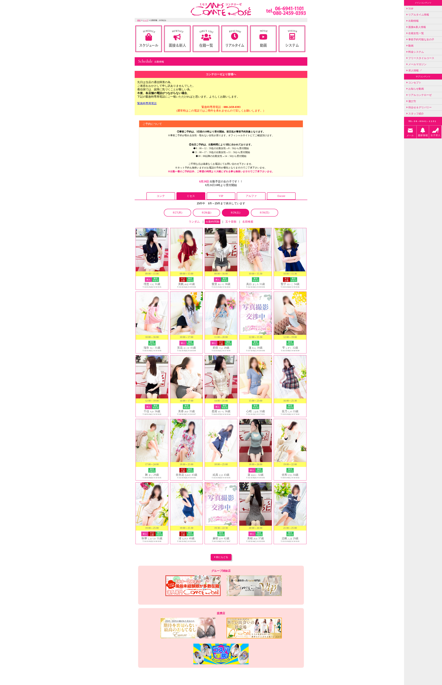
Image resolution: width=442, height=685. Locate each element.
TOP (410, 8)
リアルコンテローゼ (420, 95)
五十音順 (230, 221)
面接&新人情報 (417, 27)
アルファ (251, 195)
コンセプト (414, 82)
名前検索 (247, 221)
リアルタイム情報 (418, 14)
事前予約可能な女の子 (421, 39)
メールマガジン (417, 64)
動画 (411, 45)
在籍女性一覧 (416, 33)
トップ (145, 20)
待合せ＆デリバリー (420, 107)
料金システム (416, 52)
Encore (281, 195)
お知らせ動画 (416, 88)
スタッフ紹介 (416, 113)
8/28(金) (206, 212)
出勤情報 (413, 20)
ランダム (194, 221)
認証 (139, 20)
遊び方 (412, 101)
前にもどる (221, 557)
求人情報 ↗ (415, 70)
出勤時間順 (212, 221)
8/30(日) (264, 212)
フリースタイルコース (421, 58)
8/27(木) (177, 212)
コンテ (161, 195)
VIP (221, 195)
